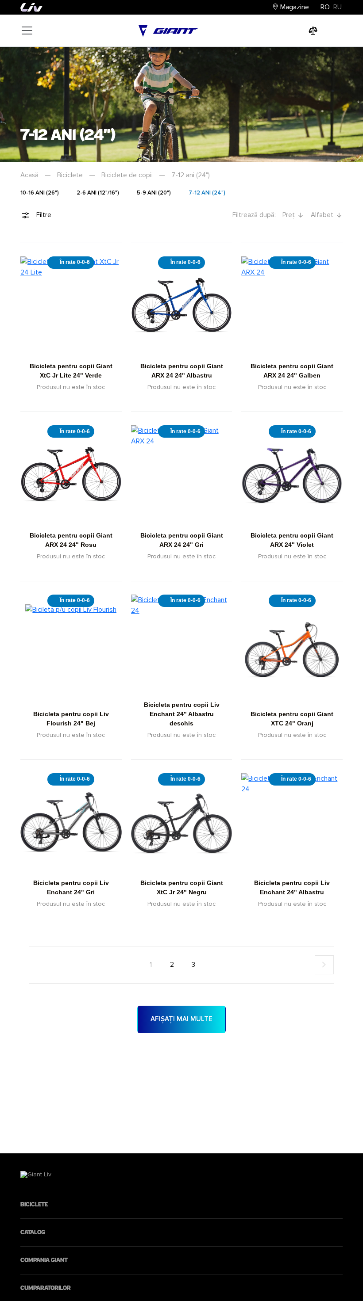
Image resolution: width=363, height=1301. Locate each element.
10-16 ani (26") (39, 192)
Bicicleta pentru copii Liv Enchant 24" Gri (71, 887)
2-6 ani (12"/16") (98, 192)
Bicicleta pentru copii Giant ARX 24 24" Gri (181, 540)
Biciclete (70, 175)
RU (337, 7)
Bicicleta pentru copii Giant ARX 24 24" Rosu (71, 540)
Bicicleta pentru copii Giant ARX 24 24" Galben (292, 370)
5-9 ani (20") (154, 192)
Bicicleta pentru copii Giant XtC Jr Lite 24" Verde (71, 370)
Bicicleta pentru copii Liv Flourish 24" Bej (71, 718)
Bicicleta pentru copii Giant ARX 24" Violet (292, 540)
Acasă (29, 175)
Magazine (293, 7)
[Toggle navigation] (27, 30)
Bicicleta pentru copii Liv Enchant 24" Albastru (292, 887)
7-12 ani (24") (207, 192)
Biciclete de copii (127, 175)
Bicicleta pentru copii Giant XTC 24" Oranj (292, 718)
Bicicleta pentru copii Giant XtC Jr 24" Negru (181, 887)
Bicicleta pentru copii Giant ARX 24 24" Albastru (181, 370)
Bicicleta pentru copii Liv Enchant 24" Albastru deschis (182, 714)
